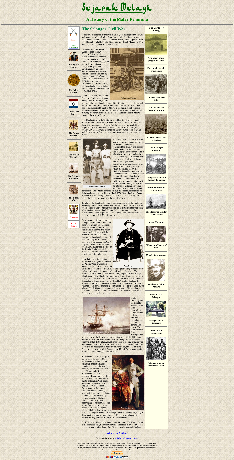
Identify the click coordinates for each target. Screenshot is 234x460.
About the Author (117, 433)
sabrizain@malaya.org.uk (126, 438)
